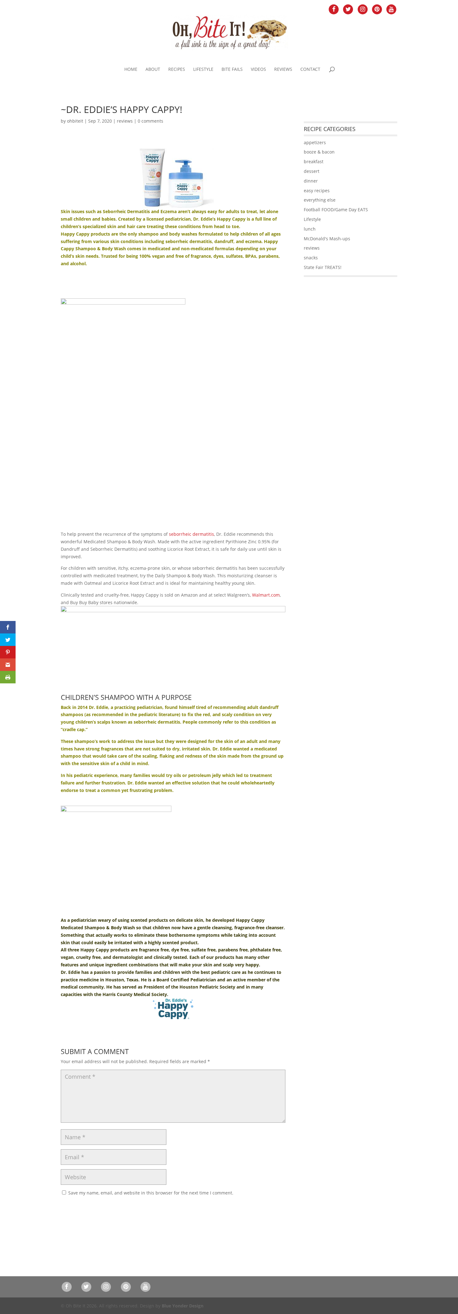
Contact (310, 69)
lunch (310, 229)
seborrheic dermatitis (191, 534)
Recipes (176, 69)
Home (130, 69)
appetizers (315, 142)
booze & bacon (319, 152)
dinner (311, 181)
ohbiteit (75, 121)
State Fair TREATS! (322, 267)
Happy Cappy (75, 234)
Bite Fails (232, 69)
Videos (258, 69)
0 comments (150, 121)
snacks (311, 258)
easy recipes (317, 190)
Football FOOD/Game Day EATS (336, 209)
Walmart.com (266, 595)
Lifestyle (203, 69)
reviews (125, 121)
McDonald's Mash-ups (327, 239)
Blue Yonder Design (182, 1306)
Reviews (283, 69)
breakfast (313, 161)
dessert (311, 171)
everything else (320, 200)
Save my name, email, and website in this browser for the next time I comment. (150, 1193)
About (153, 69)
